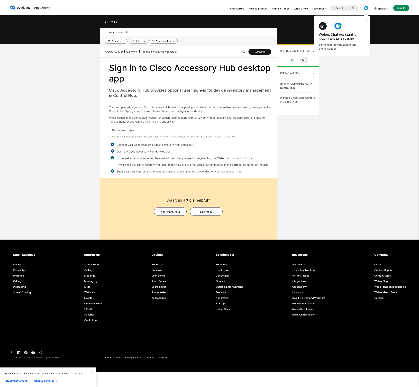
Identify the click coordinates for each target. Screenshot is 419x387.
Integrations (299, 281)
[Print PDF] (243, 52)
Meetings (18, 276)
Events (88, 298)
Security (89, 315)
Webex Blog (381, 281)
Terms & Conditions (112, 357)
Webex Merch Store (385, 292)
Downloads (298, 264)
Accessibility (299, 287)
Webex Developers (302, 309)
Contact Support (383, 270)
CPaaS (88, 309)
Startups (221, 303)
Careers (378, 298)
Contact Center (93, 303)
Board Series (159, 287)
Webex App (19, 270)
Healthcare (222, 270)
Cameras (157, 270)
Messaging (19, 287)
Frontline (221, 292)
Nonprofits (222, 298)
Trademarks (163, 357)
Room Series (159, 281)
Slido (87, 287)
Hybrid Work (223, 309)
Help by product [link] (258, 8)
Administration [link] (281, 8)
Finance (220, 281)
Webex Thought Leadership (390, 287)
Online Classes (300, 276)
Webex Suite (91, 264)
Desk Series (158, 276)
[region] (48, 377)
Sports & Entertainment (229, 287)
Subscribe (260, 51)
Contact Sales (382, 276)
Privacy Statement (134, 357)
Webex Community (303, 303)
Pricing (17, 264)
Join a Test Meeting (303, 270)
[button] (366, 8)
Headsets (157, 264)
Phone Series (159, 292)
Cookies (150, 357)
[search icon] (334, 8)
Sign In (401, 8)
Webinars (89, 292)
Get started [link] (237, 8)
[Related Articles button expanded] (314, 73)
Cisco (377, 264)
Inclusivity (298, 292)
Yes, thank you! (170, 211)
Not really (206, 211)
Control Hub (91, 320)
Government (223, 276)
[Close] (92, 371)
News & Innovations (303, 315)
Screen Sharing (22, 292)
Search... (340, 8)
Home (105, 22)
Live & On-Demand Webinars (308, 298)
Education (221, 264)
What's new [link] (301, 8)
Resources (318, 8)
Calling (17, 281)
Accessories (159, 298)
